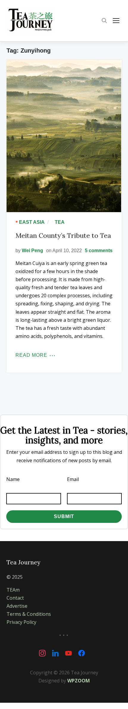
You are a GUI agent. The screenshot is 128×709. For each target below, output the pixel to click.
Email (73, 479)
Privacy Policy (21, 622)
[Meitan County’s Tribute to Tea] (64, 136)
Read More (31, 355)
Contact (15, 598)
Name (13, 479)
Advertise (17, 606)
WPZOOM (78, 680)
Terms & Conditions (29, 614)
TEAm (13, 590)
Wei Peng (32, 250)
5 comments (99, 250)
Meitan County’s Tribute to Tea (63, 235)
